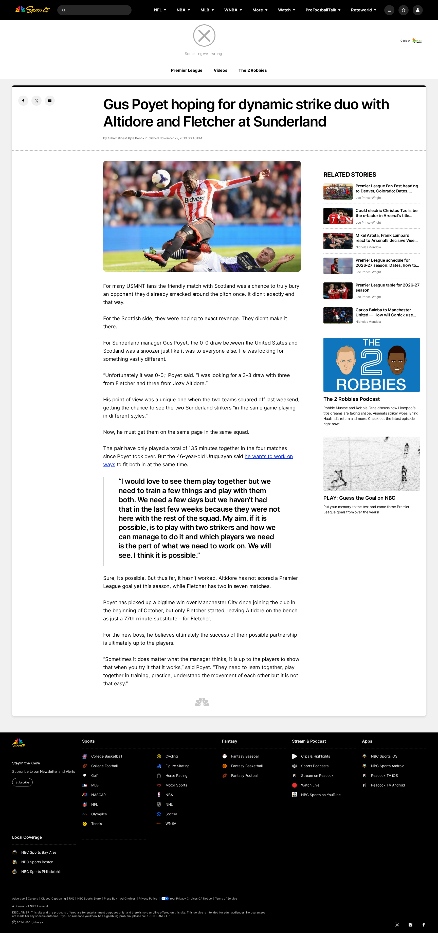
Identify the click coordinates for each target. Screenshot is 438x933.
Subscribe (22, 782)
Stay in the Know (26, 763)
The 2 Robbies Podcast (351, 399)
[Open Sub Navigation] (165, 10)
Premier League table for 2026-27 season (387, 287)
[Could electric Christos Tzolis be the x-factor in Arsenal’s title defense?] (338, 216)
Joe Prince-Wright (368, 198)
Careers (33, 898)
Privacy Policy (148, 898)
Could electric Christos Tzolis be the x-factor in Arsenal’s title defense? (386, 213)
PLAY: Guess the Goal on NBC (359, 498)
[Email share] (50, 101)
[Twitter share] (36, 101)
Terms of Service (226, 898)
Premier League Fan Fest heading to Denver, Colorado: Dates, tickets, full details (387, 188)
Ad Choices (128, 898)
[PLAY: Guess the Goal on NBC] (371, 464)
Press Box (110, 898)
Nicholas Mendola (368, 247)
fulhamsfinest (117, 138)
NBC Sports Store (89, 898)
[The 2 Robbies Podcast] (371, 365)
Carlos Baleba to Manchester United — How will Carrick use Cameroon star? (384, 312)
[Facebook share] (23, 101)
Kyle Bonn (135, 138)
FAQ (71, 898)
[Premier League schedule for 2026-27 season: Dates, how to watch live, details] (338, 266)
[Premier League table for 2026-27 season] (338, 290)
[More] (389, 10)
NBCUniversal (39, 906)
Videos (220, 70)
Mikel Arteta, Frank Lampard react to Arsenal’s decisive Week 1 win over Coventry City (388, 238)
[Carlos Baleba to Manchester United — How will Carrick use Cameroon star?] (338, 315)
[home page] (32, 10)
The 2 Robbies (253, 70)
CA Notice (205, 898)
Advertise (18, 898)
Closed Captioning (53, 898)
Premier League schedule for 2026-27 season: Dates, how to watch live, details (386, 263)
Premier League (186, 70)
